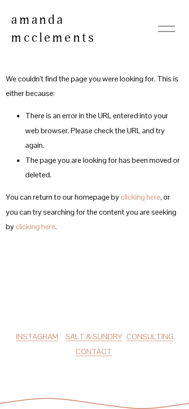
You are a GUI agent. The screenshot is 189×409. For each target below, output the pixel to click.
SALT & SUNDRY (93, 336)
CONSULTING (149, 336)
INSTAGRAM (37, 336)
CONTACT (94, 351)
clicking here (140, 197)
